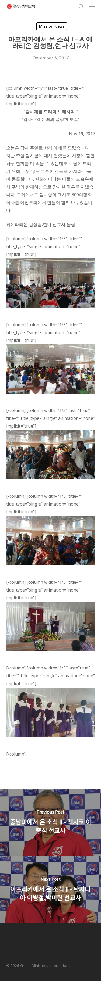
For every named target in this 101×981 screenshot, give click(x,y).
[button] (92, 6)
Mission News (51, 26)
